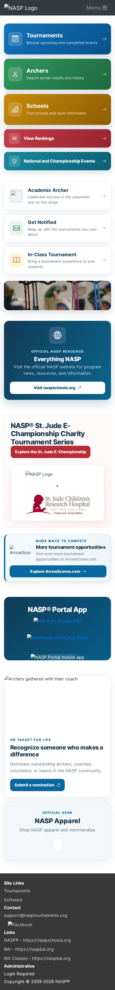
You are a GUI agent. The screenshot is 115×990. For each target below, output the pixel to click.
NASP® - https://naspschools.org (37, 940)
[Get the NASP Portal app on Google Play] (58, 624)
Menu (94, 8)
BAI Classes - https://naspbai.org (37, 958)
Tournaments (17, 890)
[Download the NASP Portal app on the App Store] (57, 641)
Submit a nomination (34, 785)
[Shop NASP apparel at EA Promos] (57, 844)
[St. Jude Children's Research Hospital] (57, 505)
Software (13, 899)
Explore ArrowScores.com (55, 571)
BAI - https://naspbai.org (29, 949)
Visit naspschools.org (54, 387)
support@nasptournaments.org (35, 915)
